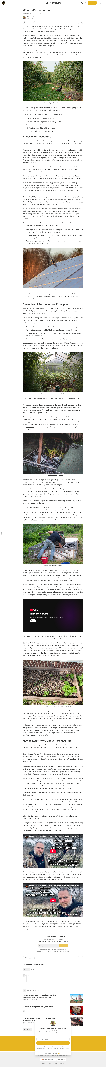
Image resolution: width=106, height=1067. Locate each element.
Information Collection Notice (52, 1048)
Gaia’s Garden (28, 754)
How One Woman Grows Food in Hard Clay (39, 1018)
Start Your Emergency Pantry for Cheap (38, 1007)
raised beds (30, 427)
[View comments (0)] (30, 22)
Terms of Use (61, 1047)
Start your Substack (48, 1059)
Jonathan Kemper (52, 475)
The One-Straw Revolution (53, 155)
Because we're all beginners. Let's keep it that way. (37, 997)
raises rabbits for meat (35, 584)
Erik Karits (52, 289)
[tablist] (30, 969)
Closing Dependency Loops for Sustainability (41, 118)
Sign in (101, 3)
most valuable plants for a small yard (69, 792)
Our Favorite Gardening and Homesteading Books (43, 122)
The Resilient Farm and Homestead (35, 799)
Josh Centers (30, 16)
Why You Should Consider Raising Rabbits (41, 131)
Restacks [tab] (33, 970)
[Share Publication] (85, 3)
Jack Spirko (73, 823)
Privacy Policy (65, 1048)
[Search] (82, 3)
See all (26, 1030)
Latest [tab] (29, 990)
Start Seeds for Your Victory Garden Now (40, 125)
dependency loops (43, 407)
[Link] (20, 136)
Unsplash (59, 103)
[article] (53, 998)
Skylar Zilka (52, 103)
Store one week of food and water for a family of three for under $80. (42, 1009)
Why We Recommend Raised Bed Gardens (40, 128)
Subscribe (92, 3)
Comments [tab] (27, 970)
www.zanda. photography (52, 394)
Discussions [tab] (35, 990)
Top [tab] (25, 990)
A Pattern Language (30, 921)
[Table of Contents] (2, 533)
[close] (69, 1021)
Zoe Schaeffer (52, 565)
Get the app (61, 1059)
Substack (44, 1063)
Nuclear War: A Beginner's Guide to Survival (39, 995)
